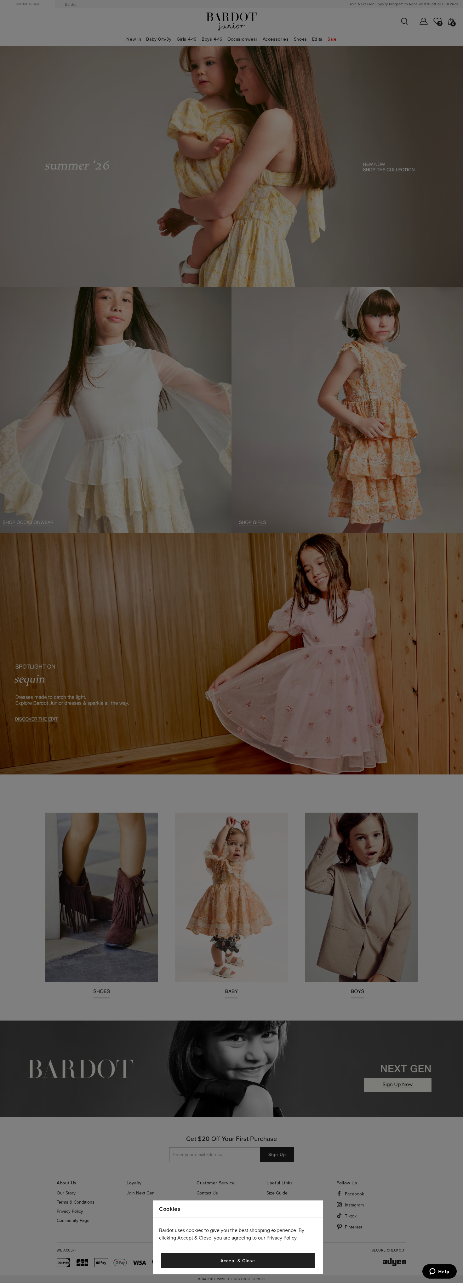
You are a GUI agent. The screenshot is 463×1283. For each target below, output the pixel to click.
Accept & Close (237, 1260)
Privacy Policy (281, 1238)
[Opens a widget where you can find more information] (439, 1272)
